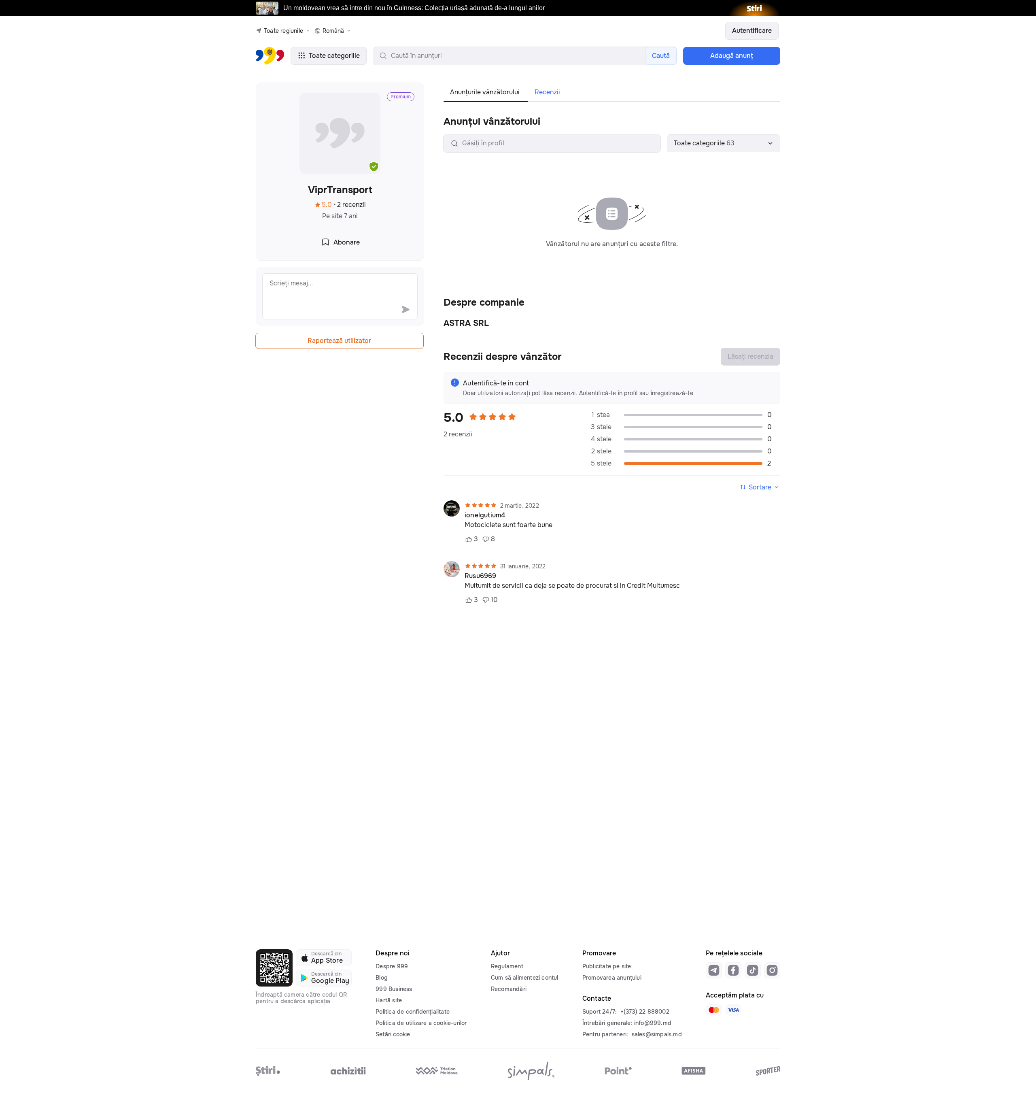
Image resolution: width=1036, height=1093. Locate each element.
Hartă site (389, 1000)
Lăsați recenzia (750, 356)
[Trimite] (405, 309)
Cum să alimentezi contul (524, 977)
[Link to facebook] (733, 970)
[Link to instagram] (772, 970)
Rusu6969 (481, 576)
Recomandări (508, 989)
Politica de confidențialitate (413, 1011)
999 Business (394, 989)
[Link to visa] (733, 1010)
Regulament (507, 966)
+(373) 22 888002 (644, 1011)
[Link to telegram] (714, 970)
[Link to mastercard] (714, 1010)
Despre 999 (392, 966)
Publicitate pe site (606, 966)
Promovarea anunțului (611, 977)
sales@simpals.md (657, 1034)
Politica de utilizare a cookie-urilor (421, 1023)
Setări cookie (393, 1034)
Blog (382, 977)
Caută (661, 55)
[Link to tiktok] (753, 970)
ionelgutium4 (485, 515)
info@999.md (652, 1023)
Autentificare (752, 30)
